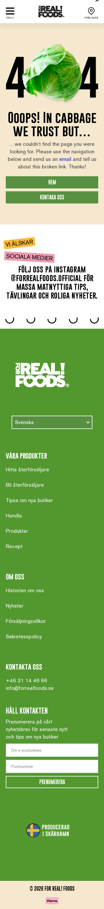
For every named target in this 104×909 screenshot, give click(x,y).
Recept (14, 546)
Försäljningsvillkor (26, 621)
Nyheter (14, 606)
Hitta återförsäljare (27, 469)
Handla (14, 515)
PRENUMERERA (52, 782)
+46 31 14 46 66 (26, 680)
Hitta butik (91, 17)
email (65, 159)
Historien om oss (25, 590)
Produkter (17, 531)
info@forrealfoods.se (30, 688)
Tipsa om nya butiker (29, 500)
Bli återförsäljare (25, 485)
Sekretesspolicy (24, 636)
